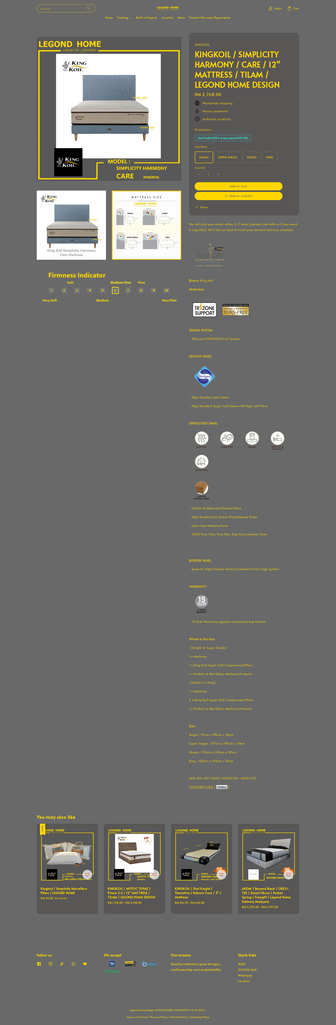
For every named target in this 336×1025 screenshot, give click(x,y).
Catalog (123, 17)
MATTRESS (201, 147)
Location (167, 17)
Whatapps (245, 975)
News (181, 17)
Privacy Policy (159, 1017)
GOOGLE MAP (247, 970)
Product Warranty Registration (210, 17)
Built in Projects (146, 17)
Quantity (200, 167)
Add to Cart (238, 186)
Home (109, 17)
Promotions (203, 129)
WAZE (242, 964)
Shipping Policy (199, 1017)
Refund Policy (178, 1017)
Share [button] (204, 207)
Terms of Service (137, 1017)
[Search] (89, 8)
